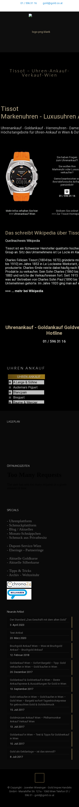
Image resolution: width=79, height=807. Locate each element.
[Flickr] (45, 8)
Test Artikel (16, 632)
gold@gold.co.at (53, 3)
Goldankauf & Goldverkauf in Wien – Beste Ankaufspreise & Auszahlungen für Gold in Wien (38, 681)
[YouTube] (39, 8)
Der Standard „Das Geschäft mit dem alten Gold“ (38, 619)
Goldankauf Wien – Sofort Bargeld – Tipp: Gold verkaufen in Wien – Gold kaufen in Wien (38, 664)
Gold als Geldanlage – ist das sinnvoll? (33, 751)
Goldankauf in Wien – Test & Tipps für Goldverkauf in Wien (39, 736)
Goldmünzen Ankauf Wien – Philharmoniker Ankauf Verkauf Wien (35, 719)
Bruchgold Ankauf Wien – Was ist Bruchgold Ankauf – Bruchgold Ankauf (36, 647)
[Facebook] (29, 8)
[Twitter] (34, 8)
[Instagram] (50, 8)
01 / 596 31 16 (28, 3)
